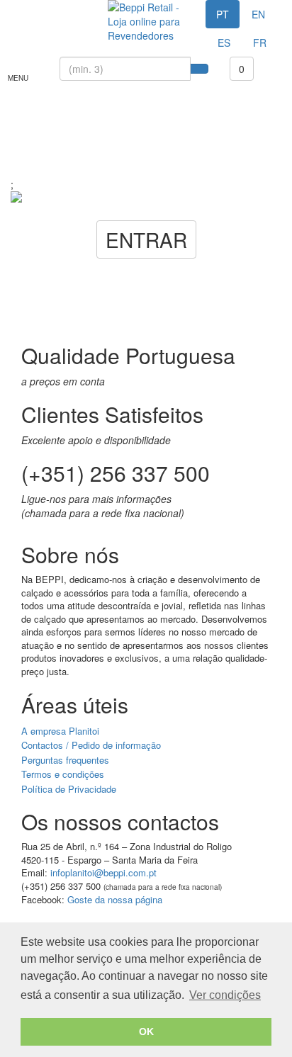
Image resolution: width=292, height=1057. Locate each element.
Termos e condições (62, 774)
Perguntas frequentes (65, 760)
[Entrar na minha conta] (21, 7)
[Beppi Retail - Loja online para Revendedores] (146, 21)
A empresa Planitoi (60, 730)
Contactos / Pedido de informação (91, 745)
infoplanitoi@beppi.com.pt (103, 872)
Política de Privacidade (68, 789)
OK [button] (146, 1031)
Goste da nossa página (114, 899)
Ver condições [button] (225, 995)
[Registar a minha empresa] (44, 7)
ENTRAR (146, 239)
